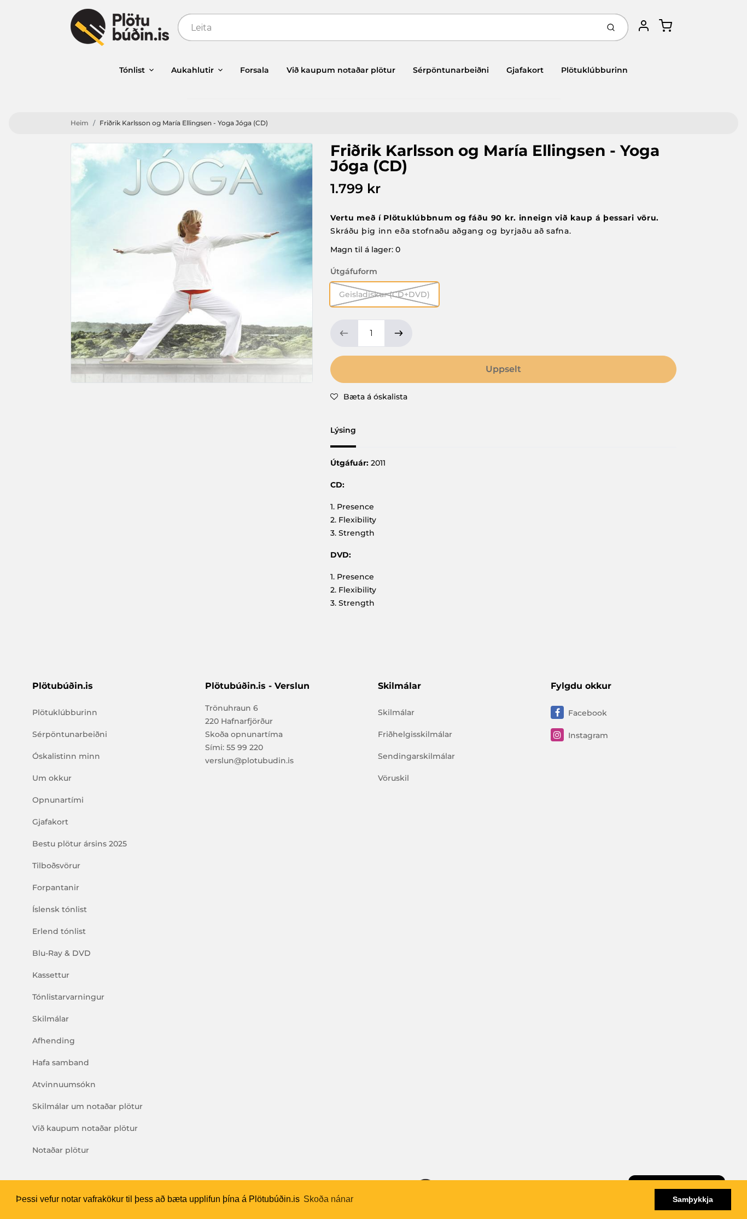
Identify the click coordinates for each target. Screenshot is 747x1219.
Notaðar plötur (60, 1150)
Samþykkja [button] (693, 1199)
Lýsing (343, 430)
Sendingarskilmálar (416, 756)
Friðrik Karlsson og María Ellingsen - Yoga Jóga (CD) (184, 123)
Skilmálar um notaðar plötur (87, 1106)
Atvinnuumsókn (64, 1084)
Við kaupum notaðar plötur (341, 70)
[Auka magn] (398, 333)
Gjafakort (525, 70)
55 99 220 (244, 747)
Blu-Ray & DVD (61, 953)
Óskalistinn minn (66, 756)
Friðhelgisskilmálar (415, 734)
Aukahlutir (192, 70)
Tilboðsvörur (56, 865)
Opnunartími (58, 800)
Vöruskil (393, 778)
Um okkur (52, 778)
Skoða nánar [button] (328, 1199)
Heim (80, 123)
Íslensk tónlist (59, 909)
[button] (368, 396)
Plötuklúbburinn (594, 70)
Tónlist (132, 70)
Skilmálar (50, 1019)
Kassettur (50, 975)
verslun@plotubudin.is (249, 760)
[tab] (349, 433)
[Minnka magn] (344, 333)
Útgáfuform (353, 271)
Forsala (254, 70)
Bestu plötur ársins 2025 (79, 844)
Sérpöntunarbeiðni (451, 70)
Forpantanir (55, 887)
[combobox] (387, 27)
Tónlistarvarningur (68, 997)
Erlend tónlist (59, 931)
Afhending (53, 1041)
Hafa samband (60, 1062)
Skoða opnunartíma (244, 734)
